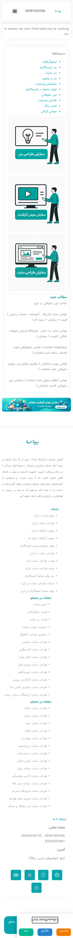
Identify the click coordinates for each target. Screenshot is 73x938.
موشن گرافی (49, 111)
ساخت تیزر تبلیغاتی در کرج (50, 303)
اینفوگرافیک (49, 61)
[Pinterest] (57, 875)
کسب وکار (50, 105)
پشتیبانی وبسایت (46, 83)
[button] (14, 11)
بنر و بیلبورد (49, 78)
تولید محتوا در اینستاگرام (41, 89)
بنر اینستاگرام (48, 67)
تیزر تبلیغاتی (49, 94)
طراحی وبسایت (47, 100)
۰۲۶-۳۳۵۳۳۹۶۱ (45, 920)
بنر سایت (51, 72)
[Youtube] (16, 875)
